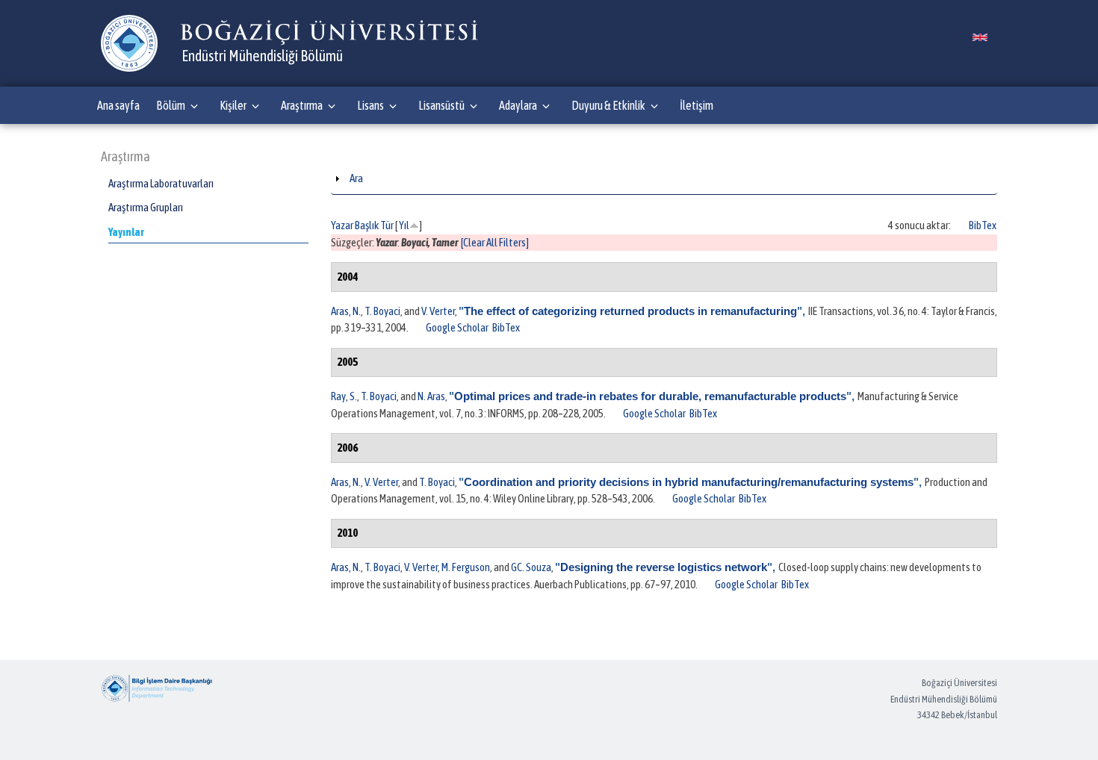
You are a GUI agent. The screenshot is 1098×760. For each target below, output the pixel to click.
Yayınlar (126, 231)
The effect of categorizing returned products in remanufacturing (630, 311)
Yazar (342, 225)
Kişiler (233, 105)
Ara (356, 178)
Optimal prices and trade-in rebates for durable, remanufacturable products (650, 396)
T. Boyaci (382, 311)
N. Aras (431, 396)
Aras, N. (346, 311)
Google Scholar (457, 327)
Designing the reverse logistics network (663, 567)
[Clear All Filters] (495, 242)
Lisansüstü (441, 105)
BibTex (982, 225)
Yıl (404, 225)
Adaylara (518, 105)
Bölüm (170, 105)
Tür (387, 225)
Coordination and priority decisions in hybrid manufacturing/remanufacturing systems (689, 482)
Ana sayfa (118, 105)
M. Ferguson (465, 567)
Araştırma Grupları (145, 207)
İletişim (696, 105)
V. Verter (438, 311)
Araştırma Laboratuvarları (161, 183)
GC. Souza (531, 567)
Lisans (370, 105)
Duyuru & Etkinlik (608, 105)
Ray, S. (344, 396)
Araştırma (302, 105)
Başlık (367, 225)
